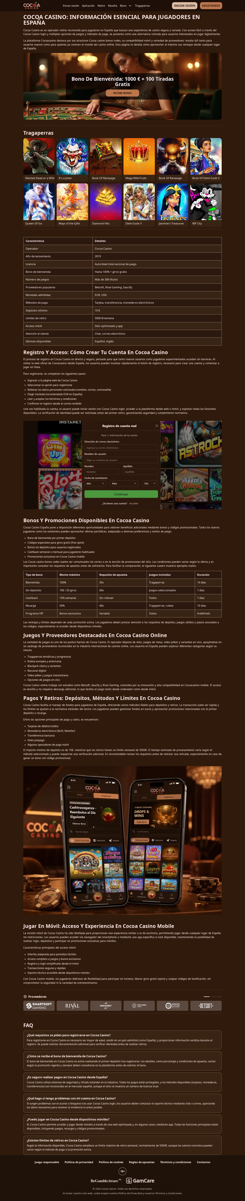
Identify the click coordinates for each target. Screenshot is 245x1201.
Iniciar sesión (71, 5)
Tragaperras (142, 5)
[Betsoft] (206, 1006)
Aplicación (88, 5)
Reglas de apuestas (141, 1162)
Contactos (203, 1162)
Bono (123, 5)
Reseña (112, 5)
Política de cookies (111, 1162)
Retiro (101, 5)
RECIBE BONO (122, 93)
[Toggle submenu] (130, 6)
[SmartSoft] (39, 1006)
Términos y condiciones (175, 1162)
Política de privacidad (79, 1162)
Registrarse (211, 6)
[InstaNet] (106, 1006)
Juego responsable (47, 1162)
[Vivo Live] (172, 1006)
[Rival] (72, 1006)
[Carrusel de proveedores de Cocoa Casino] (122, 1006)
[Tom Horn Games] (139, 1006)
